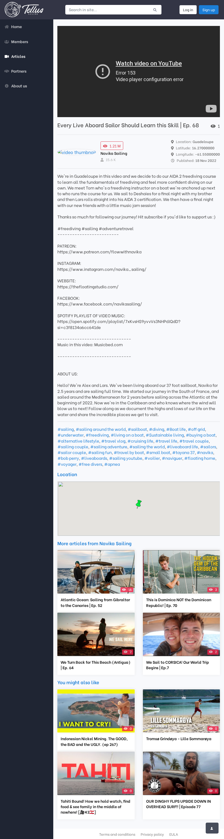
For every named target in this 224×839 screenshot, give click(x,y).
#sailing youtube (125, 458)
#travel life (166, 441)
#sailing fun (100, 452)
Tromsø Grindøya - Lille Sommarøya (178, 738)
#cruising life (140, 441)
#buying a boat (201, 435)
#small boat (158, 452)
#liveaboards (94, 458)
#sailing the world (147, 446)
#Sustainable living (165, 435)
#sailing (65, 429)
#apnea (112, 464)
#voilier (152, 458)
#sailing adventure (108, 446)
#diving (156, 429)
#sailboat (137, 429)
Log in (188, 9)
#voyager (66, 464)
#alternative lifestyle (78, 441)
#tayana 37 (183, 452)
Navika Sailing (114, 153)
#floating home (199, 458)
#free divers (90, 464)
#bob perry (68, 458)
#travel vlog (113, 441)
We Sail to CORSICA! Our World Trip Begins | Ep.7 (177, 664)
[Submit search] (155, 9)
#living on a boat (127, 435)
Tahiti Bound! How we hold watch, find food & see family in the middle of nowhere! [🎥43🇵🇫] (95, 806)
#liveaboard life (182, 446)
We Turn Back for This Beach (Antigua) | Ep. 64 (95, 664)
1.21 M (115, 146)
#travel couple (194, 441)
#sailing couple (72, 446)
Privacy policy (152, 834)
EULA (173, 834)
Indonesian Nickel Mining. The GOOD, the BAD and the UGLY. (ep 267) (94, 741)
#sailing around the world (101, 429)
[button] (138, 504)
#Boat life (176, 429)
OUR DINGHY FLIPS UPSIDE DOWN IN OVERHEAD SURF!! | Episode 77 (178, 803)
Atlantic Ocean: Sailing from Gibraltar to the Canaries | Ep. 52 (95, 602)
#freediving (97, 435)
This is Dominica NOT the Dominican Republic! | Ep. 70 (178, 602)
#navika (205, 452)
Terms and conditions (117, 834)
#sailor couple (71, 452)
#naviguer (172, 458)
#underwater (70, 435)
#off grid (196, 429)
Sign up (208, 9)
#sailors (208, 446)
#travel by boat (129, 452)
